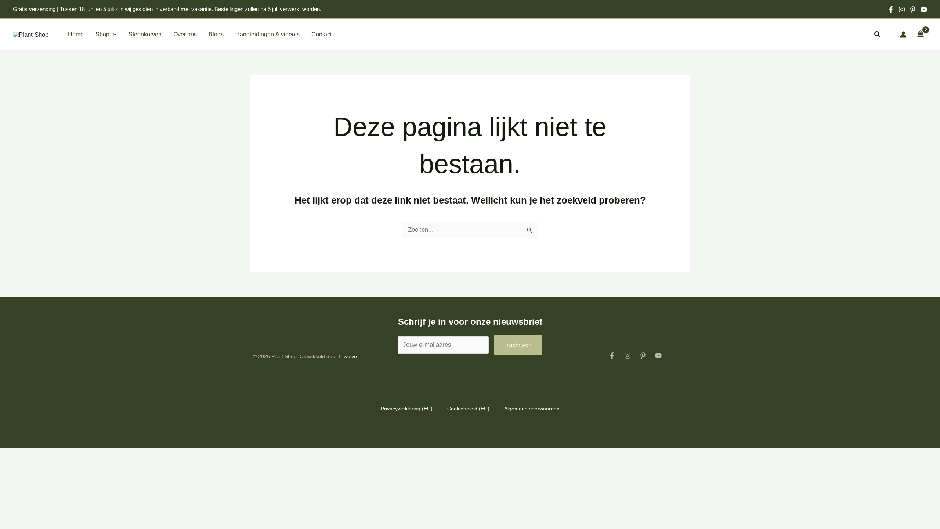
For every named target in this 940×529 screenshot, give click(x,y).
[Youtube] (924, 9)
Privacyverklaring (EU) (407, 408)
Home (76, 34)
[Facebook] (890, 9)
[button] (113, 34)
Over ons (185, 34)
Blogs (216, 34)
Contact (321, 34)
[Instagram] (902, 9)
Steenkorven (145, 34)
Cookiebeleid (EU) (468, 408)
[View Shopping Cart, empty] (920, 34)
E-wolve (348, 356)
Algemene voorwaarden (532, 408)
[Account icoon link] (903, 34)
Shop (102, 34)
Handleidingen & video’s (267, 34)
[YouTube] (658, 355)
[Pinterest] (913, 9)
